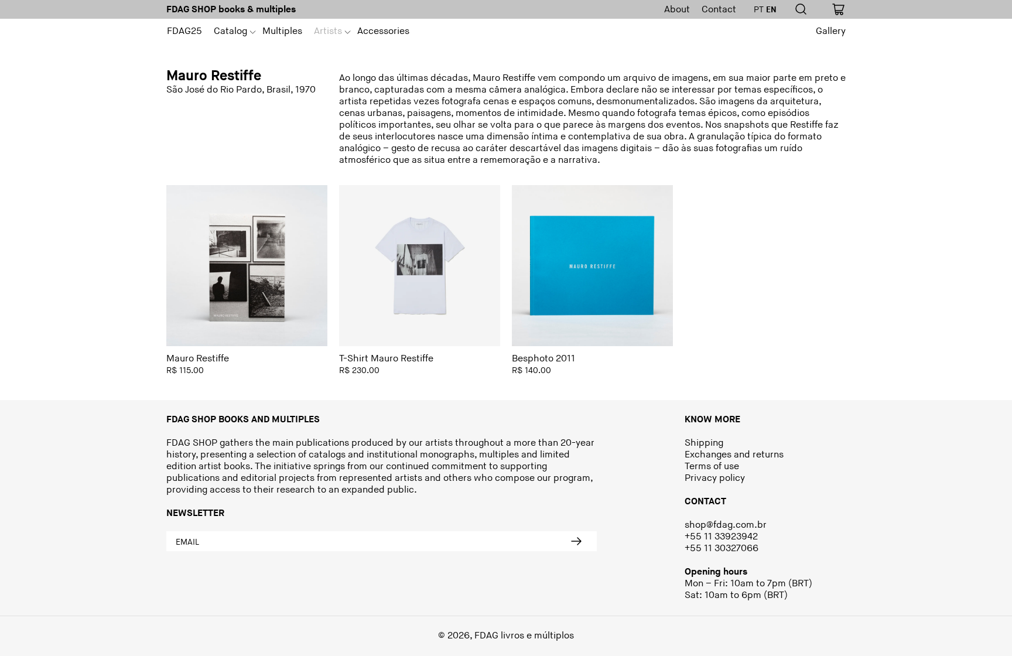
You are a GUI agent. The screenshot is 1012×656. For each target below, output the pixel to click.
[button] (232, 31)
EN (771, 10)
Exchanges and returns (734, 454)
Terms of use (712, 466)
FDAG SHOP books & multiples (231, 9)
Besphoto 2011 (543, 358)
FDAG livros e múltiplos (524, 635)
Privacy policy (715, 478)
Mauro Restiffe (197, 358)
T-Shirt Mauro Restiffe (386, 358)
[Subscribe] (576, 541)
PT (759, 10)
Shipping (704, 443)
